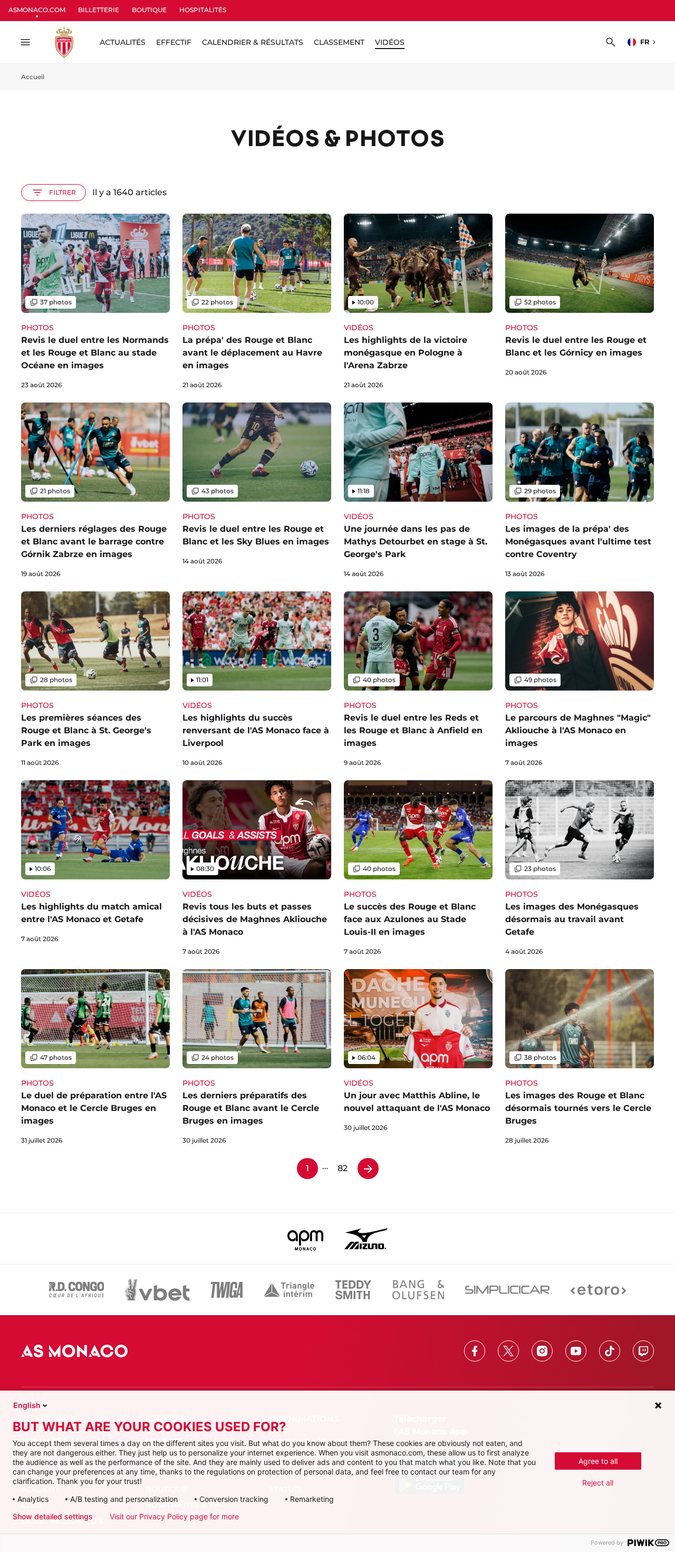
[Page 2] (368, 1168)
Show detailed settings (53, 1516)
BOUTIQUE (149, 10)
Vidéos (389, 42)
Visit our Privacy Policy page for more (174, 1516)
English (27, 1405)
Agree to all (598, 1461)
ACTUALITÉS (123, 42)
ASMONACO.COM (36, 10)
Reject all (597, 1482)
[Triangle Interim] (289, 1290)
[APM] (305, 1239)
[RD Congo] (76, 1290)
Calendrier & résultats (252, 42)
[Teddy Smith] (353, 1290)
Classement (339, 42)
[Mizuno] (366, 1239)
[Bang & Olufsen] (418, 1290)
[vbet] (157, 1290)
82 (343, 1168)
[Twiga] (227, 1290)
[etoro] (598, 1290)
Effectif (173, 42)
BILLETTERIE (98, 10)
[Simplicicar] (507, 1290)
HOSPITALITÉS (202, 10)
